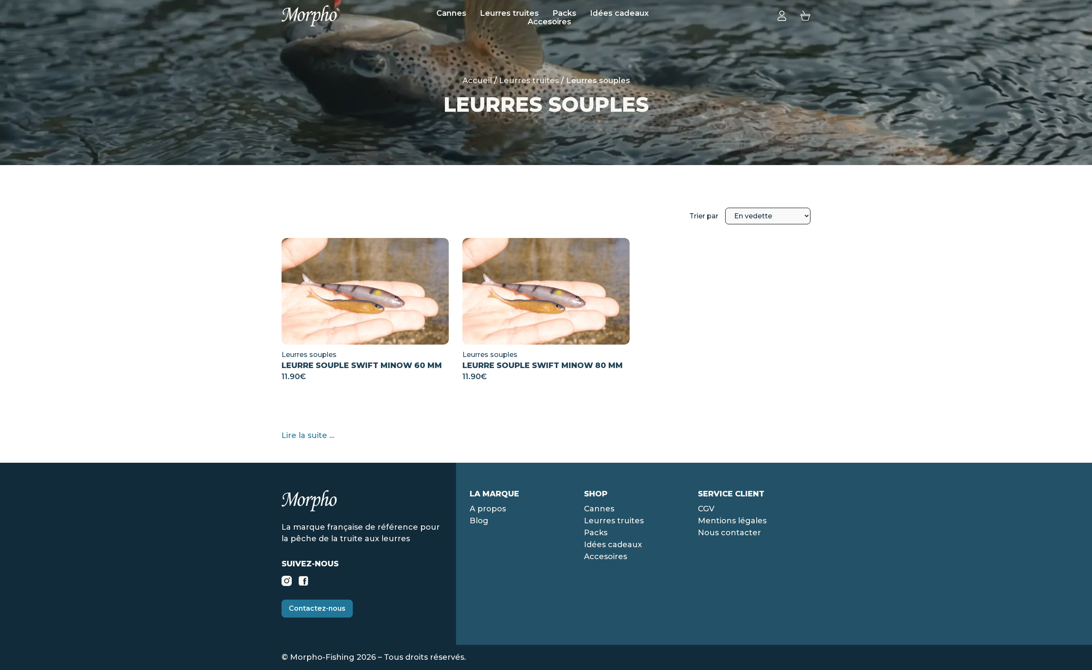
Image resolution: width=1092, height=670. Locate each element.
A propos (488, 509)
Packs (564, 13)
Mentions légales (732, 520)
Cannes (451, 13)
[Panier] (805, 15)
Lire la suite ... (308, 435)
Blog (479, 520)
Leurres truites (509, 13)
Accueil (477, 80)
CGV (706, 509)
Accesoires (549, 21)
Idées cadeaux (619, 13)
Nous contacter (729, 532)
